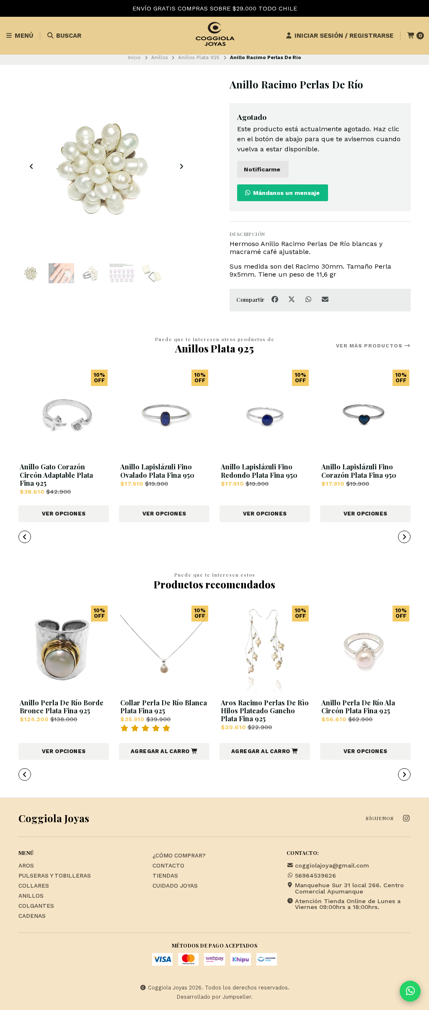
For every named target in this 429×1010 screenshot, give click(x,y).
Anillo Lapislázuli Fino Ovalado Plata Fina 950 (157, 471)
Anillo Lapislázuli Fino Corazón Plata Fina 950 (358, 471)
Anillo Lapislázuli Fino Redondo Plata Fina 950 (259, 471)
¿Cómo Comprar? (179, 856)
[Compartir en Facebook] (275, 300)
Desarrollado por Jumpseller (214, 997)
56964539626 (315, 875)
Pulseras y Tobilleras (54, 876)
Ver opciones (64, 513)
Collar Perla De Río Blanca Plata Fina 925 (163, 707)
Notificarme (262, 169)
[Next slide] (181, 166)
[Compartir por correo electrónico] (325, 300)
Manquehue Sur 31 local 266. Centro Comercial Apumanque (349, 888)
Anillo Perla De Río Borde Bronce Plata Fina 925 (61, 707)
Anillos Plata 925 (199, 57)
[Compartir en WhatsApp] (309, 300)
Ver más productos (370, 345)
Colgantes (36, 906)
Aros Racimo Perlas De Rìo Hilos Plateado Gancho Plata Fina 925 (265, 711)
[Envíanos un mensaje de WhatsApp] (410, 991)
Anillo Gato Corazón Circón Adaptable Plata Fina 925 (56, 475)
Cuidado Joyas (175, 886)
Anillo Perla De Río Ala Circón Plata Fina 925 (358, 707)
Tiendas (165, 876)
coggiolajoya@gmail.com (332, 865)
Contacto (168, 866)
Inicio (134, 57)
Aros (26, 866)
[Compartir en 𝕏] (292, 300)
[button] (154, 538)
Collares (33, 886)
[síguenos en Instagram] (406, 819)
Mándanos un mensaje (285, 192)
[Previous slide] (31, 166)
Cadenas (32, 916)
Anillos (159, 57)
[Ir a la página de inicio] (214, 35)
